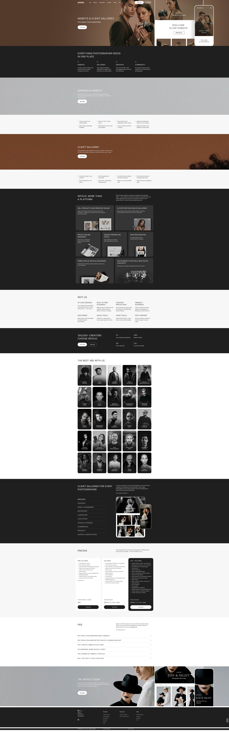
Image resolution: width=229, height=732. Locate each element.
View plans (92, 344)
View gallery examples (121, 493)
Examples (109, 2)
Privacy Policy (131, 728)
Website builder (106, 714)
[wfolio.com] (81, 2)
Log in (148, 2)
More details (80, 580)
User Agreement (106, 728)
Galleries (95, 2)
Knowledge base (120, 629)
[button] (92, 499)
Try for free (139, 2)
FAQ (120, 2)
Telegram (138, 716)
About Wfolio (102, 2)
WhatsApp (138, 718)
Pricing (115, 2)
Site (90, 2)
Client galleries (106, 716)
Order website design (124, 716)
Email (137, 719)
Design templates (123, 714)
